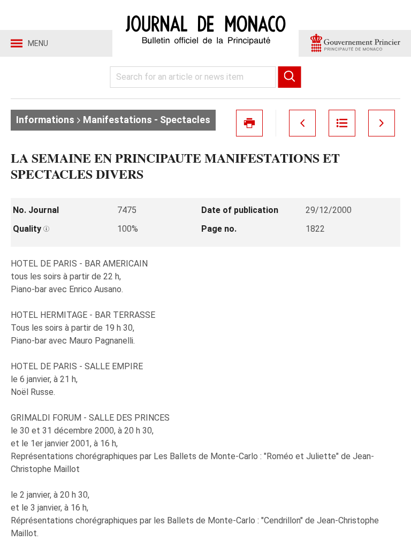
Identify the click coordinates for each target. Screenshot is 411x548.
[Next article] (381, 123)
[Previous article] (302, 123)
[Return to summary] (342, 123)
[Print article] (249, 123)
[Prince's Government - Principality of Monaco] (355, 43)
